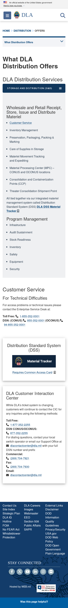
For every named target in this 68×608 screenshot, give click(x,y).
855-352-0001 (36, 320)
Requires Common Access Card (32, 372)
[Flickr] (51, 572)
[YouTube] (27, 572)
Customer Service (21, 123)
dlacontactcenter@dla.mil (26, 446)
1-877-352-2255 (20, 425)
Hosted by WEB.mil (20, 586)
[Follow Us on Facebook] (12, 572)
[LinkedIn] (35, 572)
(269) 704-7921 (19, 458)
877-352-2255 (19, 433)
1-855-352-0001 (30, 316)
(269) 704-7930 (19, 467)
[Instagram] (43, 572)
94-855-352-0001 (14, 325)
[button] (14, 5)
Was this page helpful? (34, 601)
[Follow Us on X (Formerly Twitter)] (20, 572)
